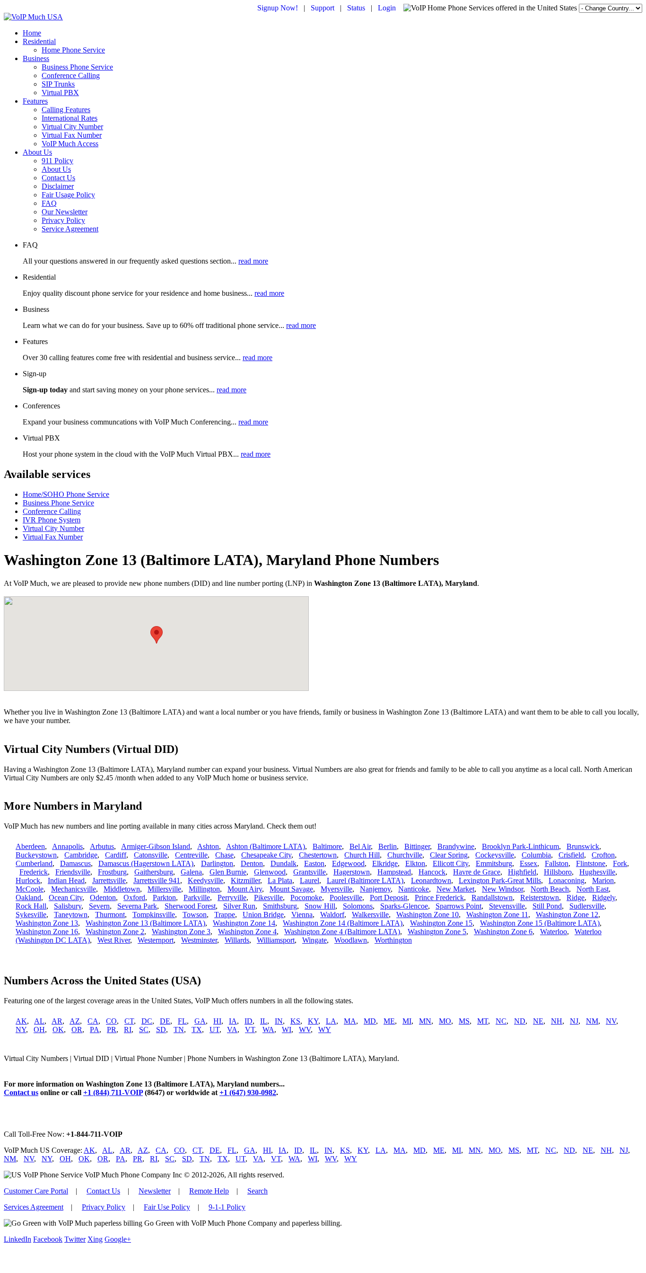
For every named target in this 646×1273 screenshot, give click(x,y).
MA (350, 1021)
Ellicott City (450, 863)
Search (257, 1191)
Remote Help (209, 1191)
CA (92, 1021)
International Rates (69, 118)
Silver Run (239, 906)
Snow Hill (320, 906)
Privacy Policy (63, 220)
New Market (455, 889)
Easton (314, 863)
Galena (191, 872)
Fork (620, 863)
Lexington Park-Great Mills (500, 880)
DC (146, 1021)
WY (324, 1029)
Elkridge (385, 863)
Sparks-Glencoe (404, 906)
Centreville (191, 855)
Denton (252, 863)
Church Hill (362, 855)
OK (58, 1029)
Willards (237, 940)
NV (611, 1021)
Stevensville (507, 906)
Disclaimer (58, 186)
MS (464, 1021)
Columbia (536, 855)
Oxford (134, 897)
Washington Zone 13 (47, 923)
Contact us (21, 1092)
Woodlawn (350, 940)
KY (313, 1021)
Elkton (415, 863)
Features (35, 101)
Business (36, 58)
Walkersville (370, 915)
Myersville (336, 889)
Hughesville (597, 872)
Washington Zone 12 (567, 915)
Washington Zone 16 (47, 932)
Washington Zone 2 (115, 932)
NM (592, 1021)
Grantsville (309, 872)
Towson (195, 915)
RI (127, 1029)
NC (501, 1021)
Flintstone (590, 863)
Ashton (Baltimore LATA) (265, 846)
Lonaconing (567, 880)
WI (286, 1029)
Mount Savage (291, 889)
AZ (75, 1021)
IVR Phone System (51, 520)
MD (370, 1021)
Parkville (196, 897)
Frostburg (112, 872)
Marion (603, 880)
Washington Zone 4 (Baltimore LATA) (342, 932)
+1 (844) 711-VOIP (113, 1092)
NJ (574, 1021)
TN (179, 1029)
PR (111, 1029)
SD (161, 1029)
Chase (224, 855)
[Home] (33, 17)
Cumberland (34, 863)
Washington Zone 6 (503, 932)
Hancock (432, 872)
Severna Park (137, 906)
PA (94, 1029)
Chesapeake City (266, 855)
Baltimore (327, 846)
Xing (95, 1239)
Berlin (387, 846)
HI (217, 1021)
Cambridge (80, 855)
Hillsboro (558, 872)
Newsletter (155, 1191)
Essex (528, 863)
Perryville (232, 897)
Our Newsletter (64, 212)
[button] (156, 635)
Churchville (404, 855)
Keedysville (205, 880)
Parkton (164, 897)
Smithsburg (280, 906)
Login (387, 8)
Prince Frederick (439, 897)
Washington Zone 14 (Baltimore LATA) (342, 923)
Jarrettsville (109, 880)
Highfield (522, 872)
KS (295, 1021)
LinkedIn (17, 1239)
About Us (37, 152)
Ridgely (603, 897)
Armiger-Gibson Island (155, 846)
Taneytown (70, 915)
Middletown (122, 889)
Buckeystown (36, 855)
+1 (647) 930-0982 (247, 1092)
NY (21, 1029)
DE (165, 1021)
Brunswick (583, 846)
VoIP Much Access (70, 144)
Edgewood (348, 863)
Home (32, 33)
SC (143, 1029)
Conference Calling (71, 75)
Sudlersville (586, 906)
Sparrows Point (458, 906)
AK (21, 1021)
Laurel (309, 880)
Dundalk (284, 863)
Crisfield (571, 855)
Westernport (156, 940)
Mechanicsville (73, 889)
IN (279, 1021)
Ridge (576, 897)
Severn (99, 906)
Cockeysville (494, 855)
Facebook (47, 1239)
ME (389, 1021)
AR (57, 1021)
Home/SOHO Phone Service (66, 494)
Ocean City (65, 897)
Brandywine (455, 846)
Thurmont (110, 915)
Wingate (314, 940)
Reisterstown (539, 897)
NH (556, 1021)
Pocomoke (306, 897)
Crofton (603, 855)
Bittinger (417, 846)
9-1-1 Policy (227, 1207)
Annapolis (67, 846)
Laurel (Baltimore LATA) (365, 880)
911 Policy (57, 161)
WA (268, 1029)
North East (592, 889)
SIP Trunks (58, 84)
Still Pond (547, 906)
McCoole (30, 889)
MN (425, 1021)
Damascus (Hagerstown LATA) (145, 863)
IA (233, 1021)
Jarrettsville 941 (156, 880)
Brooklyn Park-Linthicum (520, 846)
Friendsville (72, 872)
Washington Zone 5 (437, 932)
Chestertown (318, 855)
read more (253, 261)
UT (214, 1029)
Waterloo (553, 932)
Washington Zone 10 (427, 915)
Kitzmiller (245, 880)
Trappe (224, 915)
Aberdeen (30, 846)
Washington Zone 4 (247, 932)
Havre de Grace (476, 872)
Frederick (33, 872)
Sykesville (31, 915)
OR (76, 1029)
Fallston (556, 863)
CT (129, 1021)
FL (182, 1021)
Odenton (103, 897)
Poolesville (346, 897)
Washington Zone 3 (181, 932)
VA (232, 1029)
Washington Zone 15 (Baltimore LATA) (540, 923)
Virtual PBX (60, 92)
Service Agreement (70, 229)
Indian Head (66, 880)
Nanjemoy (375, 889)
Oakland (28, 897)
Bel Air (360, 846)
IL (263, 1021)
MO (445, 1021)
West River (113, 940)
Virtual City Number (72, 127)
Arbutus (102, 846)
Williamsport (276, 940)
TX (197, 1029)
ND (519, 1021)
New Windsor (502, 889)
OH (39, 1029)
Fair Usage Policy (68, 195)
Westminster (199, 940)
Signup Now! (277, 8)
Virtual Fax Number (72, 135)
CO (111, 1021)
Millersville (164, 889)
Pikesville (268, 897)
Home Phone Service (73, 50)
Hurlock (28, 880)
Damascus (75, 863)
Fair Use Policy (167, 1207)
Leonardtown (431, 880)
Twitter (75, 1239)
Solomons (358, 906)
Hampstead (394, 872)
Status (356, 8)
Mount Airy (244, 889)
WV (305, 1029)
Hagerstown (351, 872)
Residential (39, 41)
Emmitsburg (494, 863)
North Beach (550, 889)
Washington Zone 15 (441, 923)
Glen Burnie (228, 872)
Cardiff (115, 855)
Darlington (217, 863)
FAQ (49, 203)
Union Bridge (263, 915)
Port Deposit (388, 897)
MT (482, 1021)
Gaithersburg (153, 872)
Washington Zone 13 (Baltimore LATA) (145, 923)
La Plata (280, 880)
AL (39, 1021)
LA (331, 1021)
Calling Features (66, 110)
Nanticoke (413, 889)
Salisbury (67, 906)
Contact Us (58, 178)
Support (322, 8)
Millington (204, 889)
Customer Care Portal (36, 1191)
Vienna (302, 915)
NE (538, 1021)
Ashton (208, 846)
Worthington (393, 940)
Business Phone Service (77, 67)
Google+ (118, 1239)
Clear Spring (449, 855)
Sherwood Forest (190, 906)
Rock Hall (31, 906)
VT (250, 1029)
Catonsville (150, 855)
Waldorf (332, 915)
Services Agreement (33, 1207)
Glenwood (270, 872)
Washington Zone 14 (244, 923)
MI (406, 1021)
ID (248, 1021)
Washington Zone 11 (497, 915)
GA (200, 1021)
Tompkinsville (153, 915)
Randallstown (492, 897)
